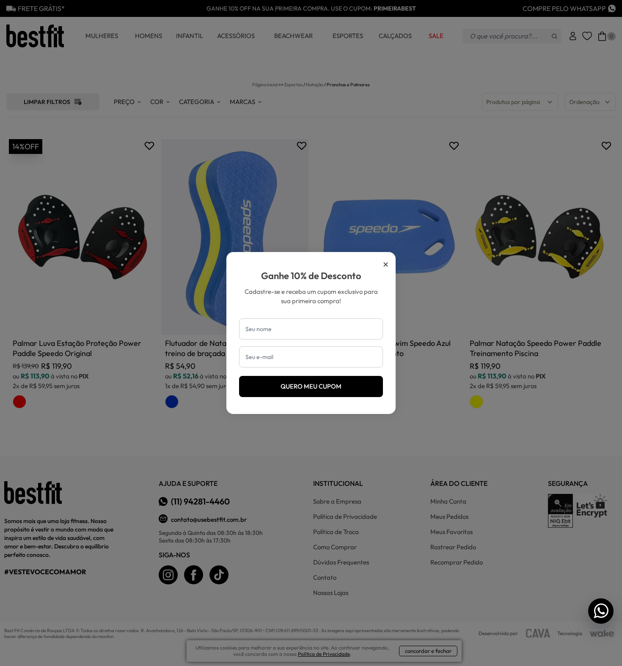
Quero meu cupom (311, 386)
